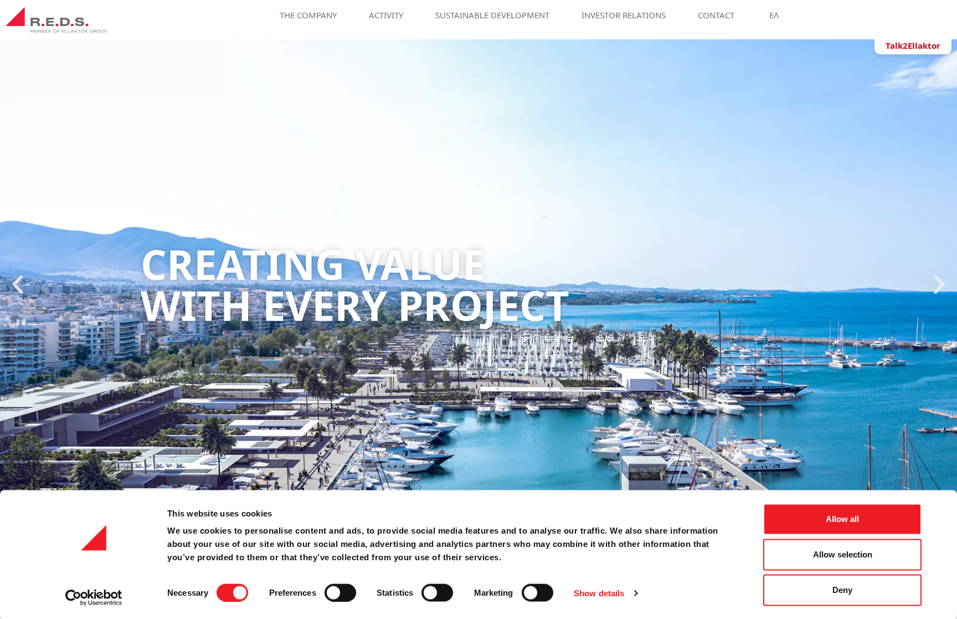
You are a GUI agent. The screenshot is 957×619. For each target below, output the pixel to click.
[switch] (340, 592)
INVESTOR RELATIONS (624, 14)
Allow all (842, 519)
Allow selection (842, 554)
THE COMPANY (308, 14)
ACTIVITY (386, 14)
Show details (599, 592)
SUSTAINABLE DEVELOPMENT (492, 14)
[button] (18, 285)
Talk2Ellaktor (913, 45)
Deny (842, 590)
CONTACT (716, 14)
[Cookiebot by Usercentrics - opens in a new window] (93, 597)
